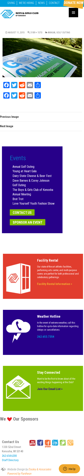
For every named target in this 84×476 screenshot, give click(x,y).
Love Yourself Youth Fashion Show (34, 203)
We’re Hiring (26, 3)
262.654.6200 (9, 456)
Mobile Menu (73, 12)
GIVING (11, 3)
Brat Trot (18, 199)
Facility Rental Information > (54, 284)
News (41, 3)
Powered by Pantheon (19, 473)
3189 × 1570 (36, 32)
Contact (54, 3)
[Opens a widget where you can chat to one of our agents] (69, 469)
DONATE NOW (73, 3)
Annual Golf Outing (59, 32)
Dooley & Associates (39, 469)
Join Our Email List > (50, 389)
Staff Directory (10, 460)
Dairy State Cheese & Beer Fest (32, 176)
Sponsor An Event (27, 222)
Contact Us (22, 212)
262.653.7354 (45, 336)
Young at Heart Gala (25, 171)
